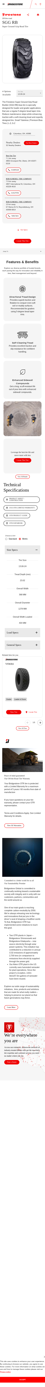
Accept (22, 1380)
